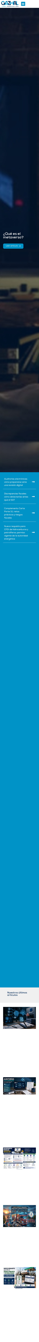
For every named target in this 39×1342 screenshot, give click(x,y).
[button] (23, 4)
